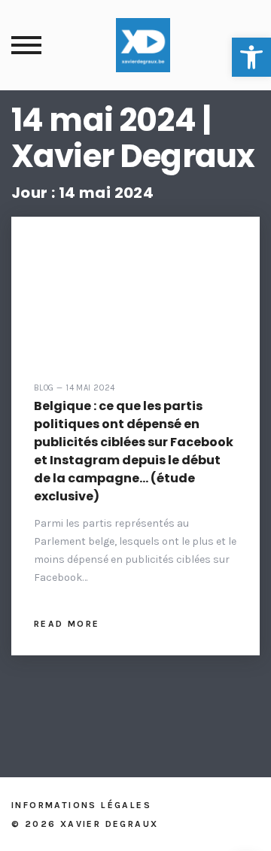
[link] (251, 57)
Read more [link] (67, 623)
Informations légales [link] (81, 805)
